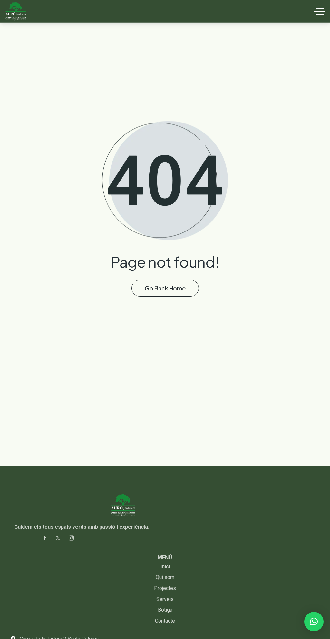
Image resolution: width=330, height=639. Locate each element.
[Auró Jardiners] (16, 11)
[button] (314, 621)
